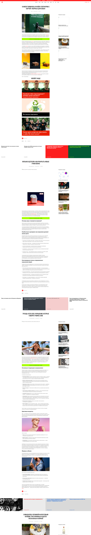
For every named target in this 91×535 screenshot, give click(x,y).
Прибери (47, 34)
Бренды (45, 2)
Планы (58, 2)
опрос (32, 41)
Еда (55, 2)
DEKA (23, 488)
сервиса (27, 46)
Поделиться (25, 138)
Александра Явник (31, 166)
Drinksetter (39, 0)
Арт (53, 2)
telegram (41, 365)
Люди (42, 2)
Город (39, 2)
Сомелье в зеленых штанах (50, 0)
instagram (35, 365)
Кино (48, 2)
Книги (51, 2)
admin (32, 11)
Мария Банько (31, 521)
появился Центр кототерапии (35, 73)
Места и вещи (26, 293)
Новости (36, 2)
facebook (38, 365)
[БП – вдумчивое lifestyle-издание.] (5, 2)
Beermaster (43, 0)
